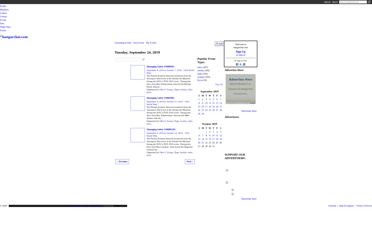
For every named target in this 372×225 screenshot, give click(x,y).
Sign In (335, 2)
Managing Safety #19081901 (160, 98)
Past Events (138, 43)
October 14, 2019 (175, 133)
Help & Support (346, 206)
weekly (183, 89)
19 (213, 106)
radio (190, 89)
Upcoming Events (123, 43)
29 (199, 114)
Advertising (95, 206)
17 (206, 106)
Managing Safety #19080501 (160, 66)
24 (206, 110)
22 (199, 110)
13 (217, 103)
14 (221, 103)
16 (203, 106)
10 (206, 103)
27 (217, 110)
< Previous (122, 161)
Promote (332, 206)
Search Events (143, 59)
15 (199, 106)
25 (210, 110)
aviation (201, 77)
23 (203, 110)
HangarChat (75, 206)
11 (210, 103)
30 (203, 114)
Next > (190, 161)
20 (217, 106)
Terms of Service (364, 206)
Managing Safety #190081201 (161, 129)
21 (221, 106)
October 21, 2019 (175, 101)
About (85, 206)
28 (221, 110)
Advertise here (249, 110)
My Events (151, 43)
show (149, 92)
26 (213, 110)
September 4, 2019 (155, 70)
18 (210, 106)
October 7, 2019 (174, 70)
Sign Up (327, 2)
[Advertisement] (240, 135)
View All (218, 84)
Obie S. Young (166, 89)
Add (220, 43)
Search (369, 2)
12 (213, 103)
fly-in (199, 80)
